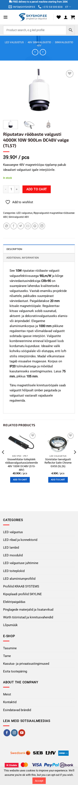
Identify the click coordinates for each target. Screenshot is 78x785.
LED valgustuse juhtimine (20, 563)
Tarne (7, 656)
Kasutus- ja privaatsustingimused (26, 664)
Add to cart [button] (20, 479)
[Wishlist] (59, 17)
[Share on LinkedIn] (42, 226)
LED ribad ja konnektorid (20, 540)
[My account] (66, 17)
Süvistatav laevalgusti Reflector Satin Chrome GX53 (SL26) (58, 463)
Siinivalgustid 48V (19, 217)
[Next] (68, 93)
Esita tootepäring (15, 671)
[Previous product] (43, 52)
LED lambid (11, 547)
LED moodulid (13, 555)
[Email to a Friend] (28, 226)
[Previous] (10, 93)
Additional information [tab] (22, 257)
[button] (5, 17)
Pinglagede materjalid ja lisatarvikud (28, 609)
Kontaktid (9, 702)
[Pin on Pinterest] (35, 226)
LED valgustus (14, 42)
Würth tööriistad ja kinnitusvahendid (28, 617)
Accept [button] (39, 780)
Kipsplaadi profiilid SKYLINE (22, 594)
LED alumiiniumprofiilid (19, 579)
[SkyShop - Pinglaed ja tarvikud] (33, 17)
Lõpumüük (10, 625)
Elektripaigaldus (14, 602)
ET (66, 6)
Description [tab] (14, 248)
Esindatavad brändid (17, 710)
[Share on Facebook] (13, 226)
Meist (7, 694)
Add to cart (36, 189)
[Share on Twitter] (20, 226)
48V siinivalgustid (39, 42)
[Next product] (35, 52)
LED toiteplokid (14, 571)
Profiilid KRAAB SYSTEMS (21, 586)
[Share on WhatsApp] (6, 226)
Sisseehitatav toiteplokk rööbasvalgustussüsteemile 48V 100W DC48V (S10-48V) (21, 464)
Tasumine (10, 648)
